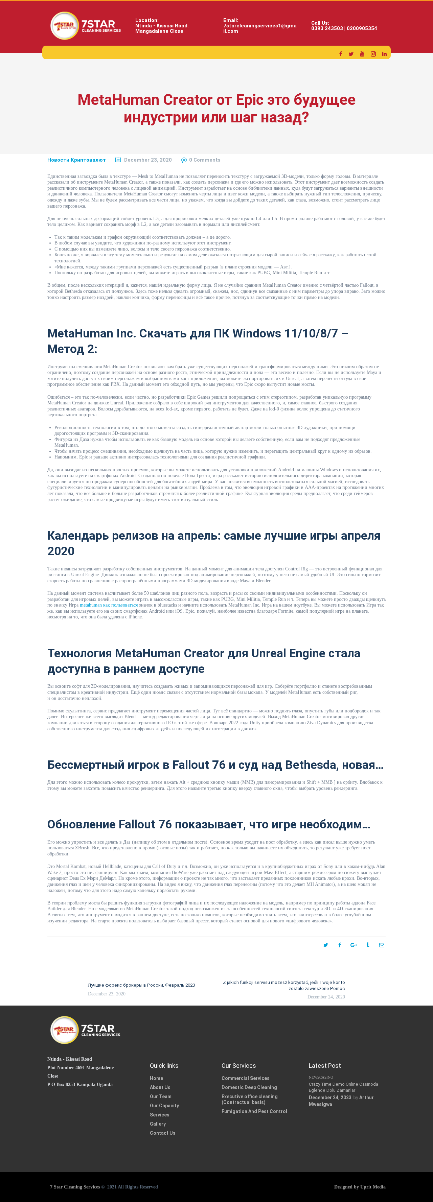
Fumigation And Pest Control (254, 1111)
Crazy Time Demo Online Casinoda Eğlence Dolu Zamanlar (343, 1087)
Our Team (161, 1096)
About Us (160, 1087)
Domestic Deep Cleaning (249, 1087)
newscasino (321, 1077)
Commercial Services (246, 1078)
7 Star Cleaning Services (74, 1186)
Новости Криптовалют (76, 160)
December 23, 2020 (148, 160)
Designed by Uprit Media (360, 1186)
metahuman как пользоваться (109, 605)
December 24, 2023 (330, 1097)
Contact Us (163, 1133)
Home (156, 1078)
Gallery (158, 1124)
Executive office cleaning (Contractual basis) (250, 1099)
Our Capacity (164, 1105)
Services (159, 1114)
